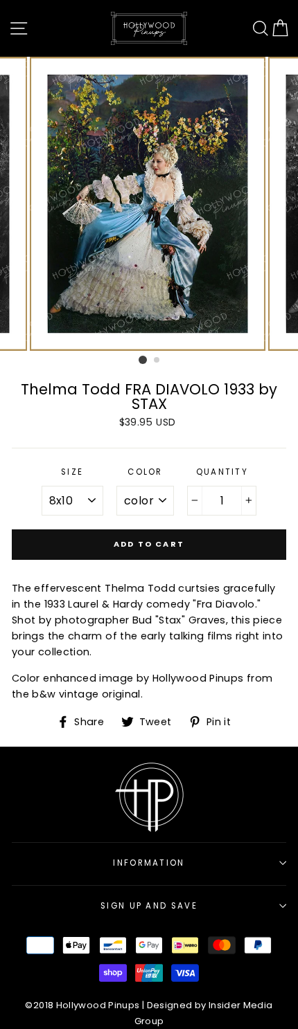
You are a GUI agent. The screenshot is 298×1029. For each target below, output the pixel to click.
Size (72, 471)
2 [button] (157, 360)
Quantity (222, 471)
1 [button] (143, 360)
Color (145, 471)
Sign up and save (149, 905)
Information (148, 862)
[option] (149, 204)
